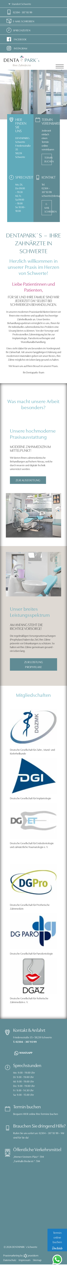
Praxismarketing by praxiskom (20, 1255)
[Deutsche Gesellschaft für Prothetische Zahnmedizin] (33, 882)
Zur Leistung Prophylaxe (33, 664)
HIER (25, 1114)
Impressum (24, 1260)
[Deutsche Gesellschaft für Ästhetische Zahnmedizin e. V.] (33, 975)
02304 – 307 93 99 (48, 1133)
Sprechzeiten (21, 30)
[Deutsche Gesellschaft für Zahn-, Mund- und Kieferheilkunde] (33, 727)
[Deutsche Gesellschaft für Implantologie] (33, 775)
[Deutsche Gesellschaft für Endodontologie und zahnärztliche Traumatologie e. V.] (33, 820)
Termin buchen (48, 159)
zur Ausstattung (28, 480)
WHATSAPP (25, 1052)
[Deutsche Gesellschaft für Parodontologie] (33, 930)
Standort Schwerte (21, 4)
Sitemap (37, 1260)
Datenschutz (9, 1260)
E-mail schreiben (48, 207)
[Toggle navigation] (60, 66)
